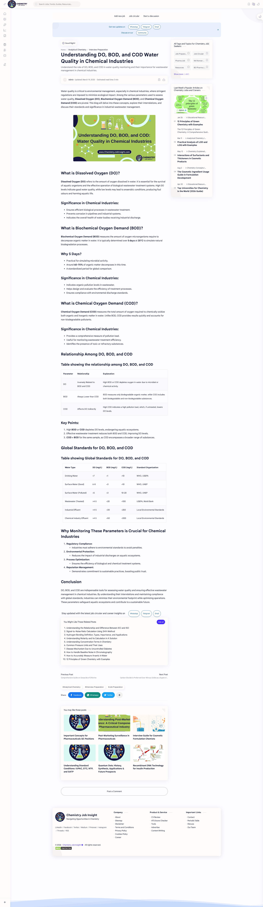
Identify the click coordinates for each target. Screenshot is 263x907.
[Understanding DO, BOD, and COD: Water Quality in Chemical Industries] (114, 138)
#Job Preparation (115, 687)
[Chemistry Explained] (197, 151)
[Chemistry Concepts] (196, 167)
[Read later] (159, 80)
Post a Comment (114, 791)
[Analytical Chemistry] (196, 138)
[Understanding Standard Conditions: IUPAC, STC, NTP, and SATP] (80, 753)
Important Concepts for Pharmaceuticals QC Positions (79, 737)
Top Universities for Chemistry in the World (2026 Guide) (192, 189)
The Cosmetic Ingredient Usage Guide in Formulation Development (193, 174)
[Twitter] (76, 827)
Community (142, 33)
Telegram (146, 27)
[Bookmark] (249, 4)
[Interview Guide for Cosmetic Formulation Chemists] (149, 723)
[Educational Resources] (197, 117)
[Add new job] (119, 16)
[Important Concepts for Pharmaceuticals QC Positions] (80, 723)
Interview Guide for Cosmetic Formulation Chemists (148, 737)
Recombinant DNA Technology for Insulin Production (148, 767)
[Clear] (78, 4)
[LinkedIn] (58, 827)
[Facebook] (68, 827)
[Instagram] (102, 827)
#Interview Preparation (94, 687)
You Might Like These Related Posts (80, 622)
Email (157, 27)
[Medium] (84, 827)
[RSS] (67, 830)
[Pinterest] (93, 827)
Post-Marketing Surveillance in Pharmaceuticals (113, 737)
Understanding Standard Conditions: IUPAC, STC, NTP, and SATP (78, 768)
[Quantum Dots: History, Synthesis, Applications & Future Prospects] (114, 753)
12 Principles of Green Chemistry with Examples (190, 123)
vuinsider (71, 851)
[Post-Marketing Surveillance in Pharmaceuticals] (114, 723)
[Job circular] (134, 16)
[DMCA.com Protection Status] (78, 848)
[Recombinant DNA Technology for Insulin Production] (149, 753)
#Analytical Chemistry (71, 687)
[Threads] (60, 830)
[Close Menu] (218, 30)
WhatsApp (134, 27)
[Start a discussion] (151, 16)
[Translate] (253, 4)
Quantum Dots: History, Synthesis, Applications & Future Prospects (111, 768)
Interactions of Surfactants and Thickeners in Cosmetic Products (193, 158)
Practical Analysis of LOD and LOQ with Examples (192, 144)
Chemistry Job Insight (72, 845)
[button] (258, 4)
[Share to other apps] (119, 695)
